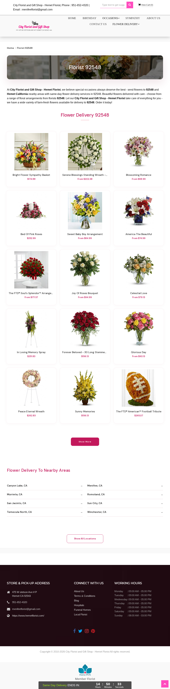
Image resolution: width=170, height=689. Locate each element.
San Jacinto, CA (16, 503)
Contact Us (98, 24)
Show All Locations (85, 538)
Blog (76, 600)
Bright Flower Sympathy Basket (31, 175)
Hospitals (79, 605)
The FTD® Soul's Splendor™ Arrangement (31, 293)
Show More (85, 441)
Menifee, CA (94, 485)
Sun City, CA (94, 503)
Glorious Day (138, 352)
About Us (153, 18)
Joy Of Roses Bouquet (85, 293)
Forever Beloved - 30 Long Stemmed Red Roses (85, 352)
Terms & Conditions (84, 595)
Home (72, 18)
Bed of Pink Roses (31, 234)
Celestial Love (138, 293)
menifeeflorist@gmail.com (26, 609)
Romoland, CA (96, 494)
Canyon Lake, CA (17, 485)
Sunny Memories (85, 411)
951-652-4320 (19, 602)
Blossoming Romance (138, 175)
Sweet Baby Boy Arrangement (85, 234)
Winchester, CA (96, 512)
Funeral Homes (82, 609)
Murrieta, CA (14, 494)
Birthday (89, 18)
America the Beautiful (139, 234)
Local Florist (80, 614)
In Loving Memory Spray (31, 352)
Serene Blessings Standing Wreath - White (85, 175)
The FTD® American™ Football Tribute (138, 411)
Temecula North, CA (19, 512)
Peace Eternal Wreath (31, 411)
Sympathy (133, 18)
